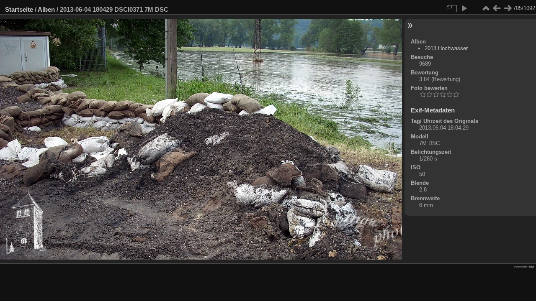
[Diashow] (464, 8)
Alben (46, 9)
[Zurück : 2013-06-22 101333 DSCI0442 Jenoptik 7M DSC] (496, 8)
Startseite (19, 9)
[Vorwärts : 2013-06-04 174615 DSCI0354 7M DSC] (507, 8)
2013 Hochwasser (446, 48)
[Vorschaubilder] (485, 8)
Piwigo (531, 266)
